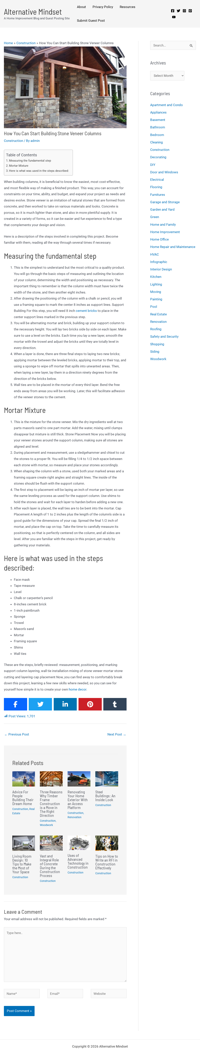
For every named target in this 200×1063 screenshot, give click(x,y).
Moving (155, 292)
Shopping (157, 344)
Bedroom (157, 135)
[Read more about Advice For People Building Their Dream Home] (23, 778)
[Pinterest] (190, 11)
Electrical (157, 180)
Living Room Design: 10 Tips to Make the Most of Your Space (21, 864)
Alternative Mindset (33, 11)
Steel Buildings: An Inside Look (105, 795)
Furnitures (157, 195)
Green (154, 217)
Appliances (158, 112)
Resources (127, 7)
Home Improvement (165, 232)
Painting (156, 299)
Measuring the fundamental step (30, 160)
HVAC (154, 254)
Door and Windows (164, 172)
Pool (153, 307)
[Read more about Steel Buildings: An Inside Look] (106, 778)
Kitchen (155, 277)
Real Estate (158, 314)
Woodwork (46, 825)
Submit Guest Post (91, 20)
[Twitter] (178, 11)
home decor (77, 689)
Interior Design (161, 269)
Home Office (159, 239)
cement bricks (86, 311)
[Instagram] (184, 11)
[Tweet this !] (40, 704)
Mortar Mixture (18, 165)
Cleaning (156, 142)
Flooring (156, 187)
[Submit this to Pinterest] (90, 704)
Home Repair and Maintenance (172, 247)
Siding (154, 351)
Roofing (156, 329)
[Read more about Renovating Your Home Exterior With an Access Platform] (79, 778)
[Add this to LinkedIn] (65, 704)
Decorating (158, 157)
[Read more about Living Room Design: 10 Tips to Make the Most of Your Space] (23, 843)
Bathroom (157, 127)
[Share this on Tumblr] (115, 704)
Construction (13, 141)
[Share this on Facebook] (15, 704)
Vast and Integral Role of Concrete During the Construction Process (50, 866)
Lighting (156, 284)
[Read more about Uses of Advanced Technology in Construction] (79, 842)
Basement (157, 120)
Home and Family (163, 224)
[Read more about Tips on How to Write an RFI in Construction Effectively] (106, 843)
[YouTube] (174, 17)
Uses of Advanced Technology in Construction (78, 861)
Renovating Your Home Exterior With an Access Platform (78, 799)
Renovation (74, 817)
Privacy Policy (103, 7)
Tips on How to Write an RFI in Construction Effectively (106, 862)
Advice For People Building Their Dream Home (23, 797)
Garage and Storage (165, 202)
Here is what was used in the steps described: (39, 171)
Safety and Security (164, 336)
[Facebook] (172, 11)
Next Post (116, 734)
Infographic (158, 262)
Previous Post (16, 734)
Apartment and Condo (166, 105)
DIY (152, 165)
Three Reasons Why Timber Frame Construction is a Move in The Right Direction (51, 803)
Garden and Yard (162, 209)
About (81, 7)
